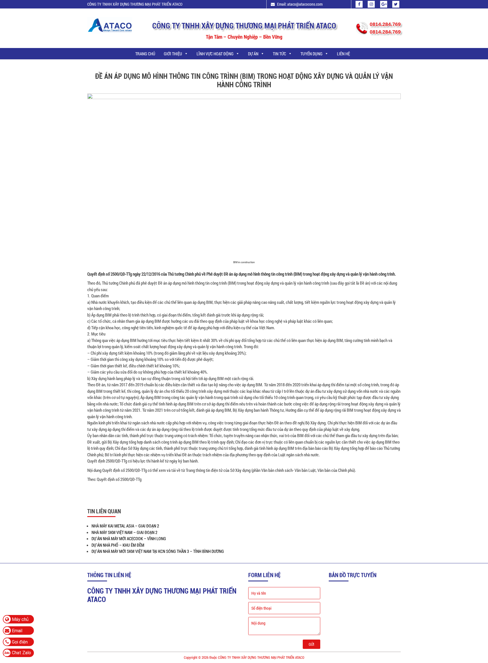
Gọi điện (19, 642)
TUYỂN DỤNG (311, 53)
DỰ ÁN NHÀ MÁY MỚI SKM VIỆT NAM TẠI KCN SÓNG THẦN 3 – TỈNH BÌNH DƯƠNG (157, 551)
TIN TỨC (279, 53)
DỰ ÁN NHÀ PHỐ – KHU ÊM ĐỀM (117, 545)
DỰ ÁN (253, 53)
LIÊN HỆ (343, 53)
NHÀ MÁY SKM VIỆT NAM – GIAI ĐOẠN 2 (124, 532)
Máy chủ (20, 619)
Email (16, 630)
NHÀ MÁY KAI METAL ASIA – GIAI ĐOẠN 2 (125, 526)
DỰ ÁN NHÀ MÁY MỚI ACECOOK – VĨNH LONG (128, 538)
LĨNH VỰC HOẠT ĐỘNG (215, 53)
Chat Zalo (21, 652)
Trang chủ (145, 53)
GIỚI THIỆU (173, 53)
